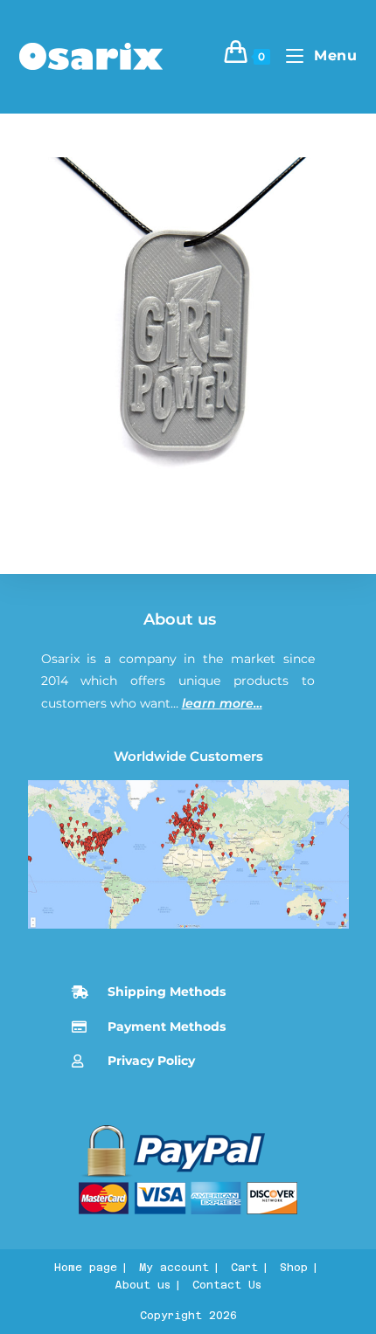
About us (179, 619)
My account (174, 1267)
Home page (85, 1267)
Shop (294, 1267)
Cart (244, 1267)
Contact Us (226, 1285)
